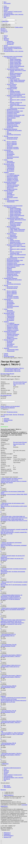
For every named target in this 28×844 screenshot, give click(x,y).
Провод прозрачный (15, 59)
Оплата (6, 10)
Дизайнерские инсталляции (14, 130)
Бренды (6, 35)
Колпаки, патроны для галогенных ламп (16, 103)
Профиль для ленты (12, 189)
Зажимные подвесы (15, 92)
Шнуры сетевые (14, 67)
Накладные (10, 158)
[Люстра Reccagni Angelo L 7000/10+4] (14, 675)
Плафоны (9, 119)
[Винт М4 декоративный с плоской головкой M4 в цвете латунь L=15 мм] (14, 530)
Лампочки (6, 198)
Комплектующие (11, 183)
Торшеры (6, 172)
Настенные (10, 155)
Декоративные (11, 166)
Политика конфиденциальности (12, 47)
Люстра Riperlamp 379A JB (8, 712)
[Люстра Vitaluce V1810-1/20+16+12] (14, 665)
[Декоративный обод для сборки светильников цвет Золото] (14, 569)
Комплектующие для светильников (13, 56)
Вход (5, 2)
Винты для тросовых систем (17, 94)
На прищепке (10, 171)
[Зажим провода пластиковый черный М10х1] (14, 608)
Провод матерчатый (15, 64)
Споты (5, 159)
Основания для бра (12, 113)
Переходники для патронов (17, 108)
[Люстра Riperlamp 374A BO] (14, 644)
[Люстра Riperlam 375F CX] (14, 634)
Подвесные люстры (12, 138)
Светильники (7, 150)
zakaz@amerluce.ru (8, 795)
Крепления (13, 85)
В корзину (3, 404)
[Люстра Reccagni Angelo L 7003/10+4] (14, 721)
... (4, 203)
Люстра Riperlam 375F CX (7, 635)
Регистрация (7, 3)
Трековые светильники (13, 185)
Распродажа (10, 127)
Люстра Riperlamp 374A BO (8, 646)
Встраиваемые (11, 154)
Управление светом (15, 76)
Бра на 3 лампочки (12, 144)
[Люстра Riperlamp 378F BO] (14, 686)
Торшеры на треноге (12, 178)
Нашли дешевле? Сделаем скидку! (13, 11)
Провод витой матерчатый (17, 66)
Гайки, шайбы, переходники (17, 80)
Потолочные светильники (14, 134)
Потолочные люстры (12, 137)
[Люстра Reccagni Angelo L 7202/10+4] (14, 753)
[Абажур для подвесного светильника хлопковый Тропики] (14, 543)
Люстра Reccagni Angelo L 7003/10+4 (10, 722)
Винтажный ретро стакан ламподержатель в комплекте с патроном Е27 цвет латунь (12, 623)
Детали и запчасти (12, 84)
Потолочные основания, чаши (15, 111)
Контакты (6, 7)
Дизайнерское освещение (10, 129)
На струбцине (10, 169)
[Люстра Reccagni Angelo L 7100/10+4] (14, 655)
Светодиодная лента (12, 186)
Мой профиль (7, 787)
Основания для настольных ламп (15, 115)
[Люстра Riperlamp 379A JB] (14, 710)
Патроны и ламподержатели (14, 95)
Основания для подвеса (13, 112)
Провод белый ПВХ (15, 62)
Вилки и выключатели (16, 73)
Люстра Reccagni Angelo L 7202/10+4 (10, 754)
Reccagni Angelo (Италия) (7, 373)
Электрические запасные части (15, 69)
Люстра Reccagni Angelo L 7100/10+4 (10, 656)
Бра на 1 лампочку (12, 141)
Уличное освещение (9, 190)
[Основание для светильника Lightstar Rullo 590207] (14, 492)
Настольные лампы (9, 164)
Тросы (11, 90)
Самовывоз (10, 41)
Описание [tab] (6, 418)
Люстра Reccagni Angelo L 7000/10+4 (10, 677)
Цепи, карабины (11, 117)
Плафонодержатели (12, 109)
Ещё (5, 17)
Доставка (6, 8)
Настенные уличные (12, 197)
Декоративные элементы (13, 123)
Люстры (9, 133)
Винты (12, 83)
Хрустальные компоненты (14, 122)
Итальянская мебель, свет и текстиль (13, 14)
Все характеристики (6, 395)
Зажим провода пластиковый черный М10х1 (12, 609)
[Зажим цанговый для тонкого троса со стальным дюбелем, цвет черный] (14, 479)
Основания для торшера (13, 116)
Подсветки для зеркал (12, 147)
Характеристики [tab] (8, 420)
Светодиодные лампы (13, 200)
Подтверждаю (4, 807)
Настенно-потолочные (13, 157)
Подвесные (10, 151)
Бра (8, 131)
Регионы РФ (10, 44)
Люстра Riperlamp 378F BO (8, 687)
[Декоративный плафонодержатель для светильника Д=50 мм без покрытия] (14, 595)
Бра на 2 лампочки (12, 143)
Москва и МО (10, 42)
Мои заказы (7, 785)
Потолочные (10, 152)
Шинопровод (10, 187)
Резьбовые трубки (15, 78)
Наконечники (13, 87)
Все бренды (7, 15)
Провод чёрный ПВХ (15, 63)
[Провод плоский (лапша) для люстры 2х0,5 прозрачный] (14, 556)
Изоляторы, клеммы (15, 74)
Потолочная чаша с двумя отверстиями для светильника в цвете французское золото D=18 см (14, 519)
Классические (10, 165)
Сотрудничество (8, 13)
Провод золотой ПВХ (16, 60)
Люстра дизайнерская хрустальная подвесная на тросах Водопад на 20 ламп (13, 701)
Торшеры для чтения (12, 179)
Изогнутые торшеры (12, 176)
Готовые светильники (12, 126)
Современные (10, 168)
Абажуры (9, 120)
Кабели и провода (11, 57)
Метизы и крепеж (11, 77)
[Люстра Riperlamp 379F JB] (14, 743)
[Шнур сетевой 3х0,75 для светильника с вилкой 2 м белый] (14, 582)
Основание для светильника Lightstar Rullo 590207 (14, 494)
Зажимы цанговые (15, 91)
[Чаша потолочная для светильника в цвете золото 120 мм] (14, 504)
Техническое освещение (10, 182)
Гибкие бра (10, 145)
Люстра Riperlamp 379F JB (8, 744)
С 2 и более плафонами (13, 175)
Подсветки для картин (13, 148)
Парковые (9, 193)
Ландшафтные (10, 194)
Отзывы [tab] (6, 421)
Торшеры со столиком (13, 180)
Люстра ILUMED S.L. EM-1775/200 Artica (12, 734)
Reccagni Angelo (8, 414)
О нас (5, 6)
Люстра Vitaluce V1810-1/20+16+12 (10, 666)
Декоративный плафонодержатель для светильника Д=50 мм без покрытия (11, 598)
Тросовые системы (12, 88)
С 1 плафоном (10, 173)
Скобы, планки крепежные (17, 81)
